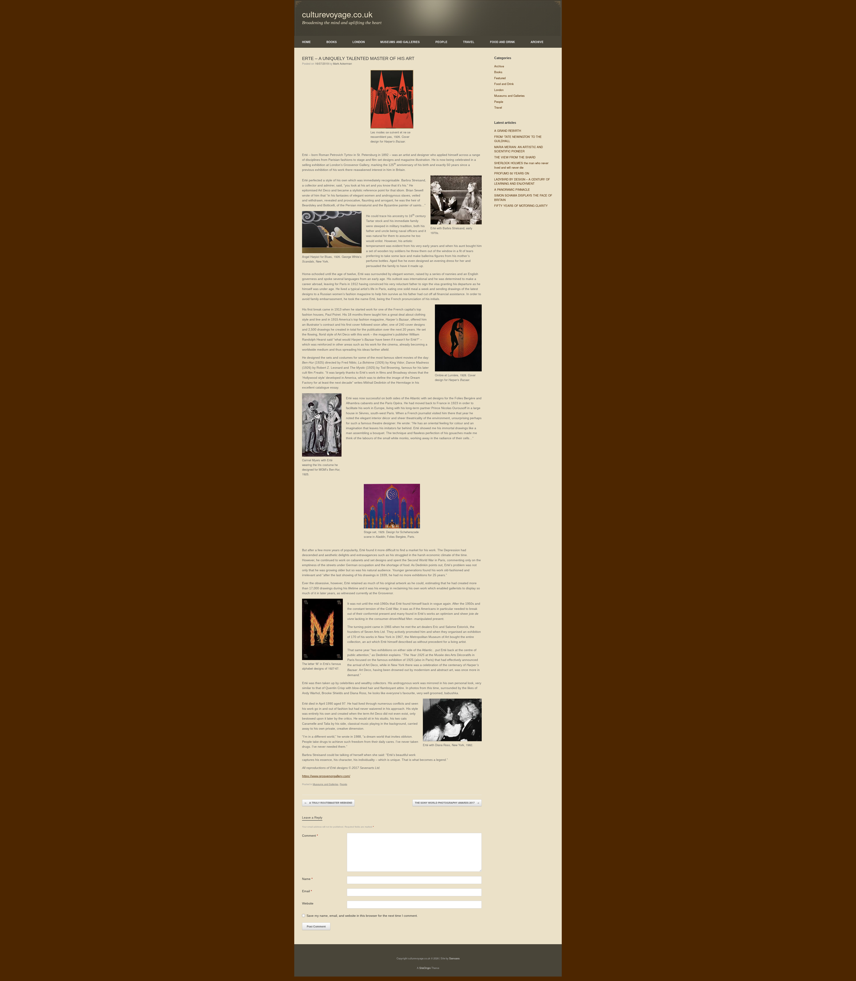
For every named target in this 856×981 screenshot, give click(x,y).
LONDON (358, 42)
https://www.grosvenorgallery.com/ (326, 776)
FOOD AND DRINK (502, 42)
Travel (498, 107)
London (499, 90)
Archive (499, 66)
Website (307, 903)
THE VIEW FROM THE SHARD (514, 157)
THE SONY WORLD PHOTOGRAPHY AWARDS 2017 (447, 802)
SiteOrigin (425, 968)
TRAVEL (468, 42)
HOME (306, 42)
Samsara (454, 958)
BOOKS (331, 42)
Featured (500, 78)
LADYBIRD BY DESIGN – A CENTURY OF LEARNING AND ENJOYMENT (522, 181)
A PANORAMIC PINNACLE (512, 189)
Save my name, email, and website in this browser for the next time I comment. (362, 915)
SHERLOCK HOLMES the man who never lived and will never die (521, 165)
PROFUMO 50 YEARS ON (511, 173)
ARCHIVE (537, 42)
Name (307, 879)
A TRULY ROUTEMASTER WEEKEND (328, 802)
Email (307, 891)
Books (498, 72)
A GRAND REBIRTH (507, 130)
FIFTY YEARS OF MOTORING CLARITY (521, 205)
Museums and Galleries (325, 784)
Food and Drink (504, 84)
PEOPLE (441, 42)
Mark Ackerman (342, 63)
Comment (310, 835)
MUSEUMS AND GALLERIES (400, 42)
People (343, 784)
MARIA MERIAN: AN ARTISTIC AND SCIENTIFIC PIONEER (518, 149)
